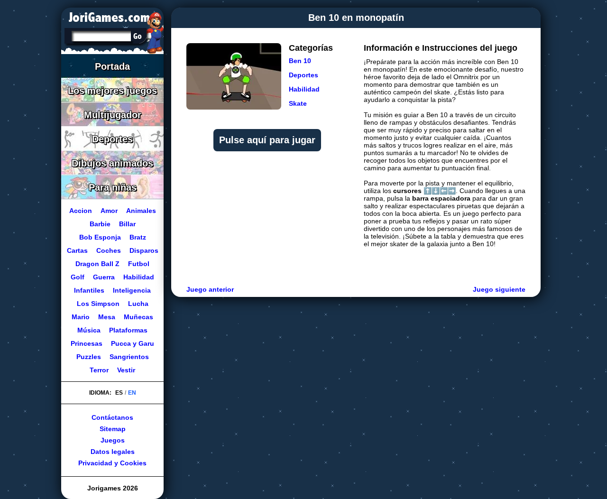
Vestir (126, 370)
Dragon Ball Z (97, 264)
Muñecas (138, 317)
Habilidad (304, 89)
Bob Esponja (100, 237)
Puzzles (88, 356)
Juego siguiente (499, 289)
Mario (81, 317)
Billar (127, 224)
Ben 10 (300, 61)
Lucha (138, 303)
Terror (99, 370)
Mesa (106, 317)
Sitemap (113, 429)
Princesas (86, 343)
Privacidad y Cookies (112, 463)
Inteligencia (132, 290)
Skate (298, 103)
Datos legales (113, 451)
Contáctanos (112, 417)
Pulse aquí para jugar (267, 140)
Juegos (113, 440)
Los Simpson (98, 303)
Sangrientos (129, 356)
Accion (80, 210)
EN (132, 393)
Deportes (303, 75)
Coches (108, 250)
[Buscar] (137, 36)
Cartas (77, 250)
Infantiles (89, 290)
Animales (141, 210)
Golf (77, 277)
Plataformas (128, 330)
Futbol (138, 264)
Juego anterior (210, 289)
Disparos (143, 250)
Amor (109, 210)
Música (89, 330)
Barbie (100, 224)
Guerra (104, 277)
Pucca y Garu (132, 343)
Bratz (137, 237)
